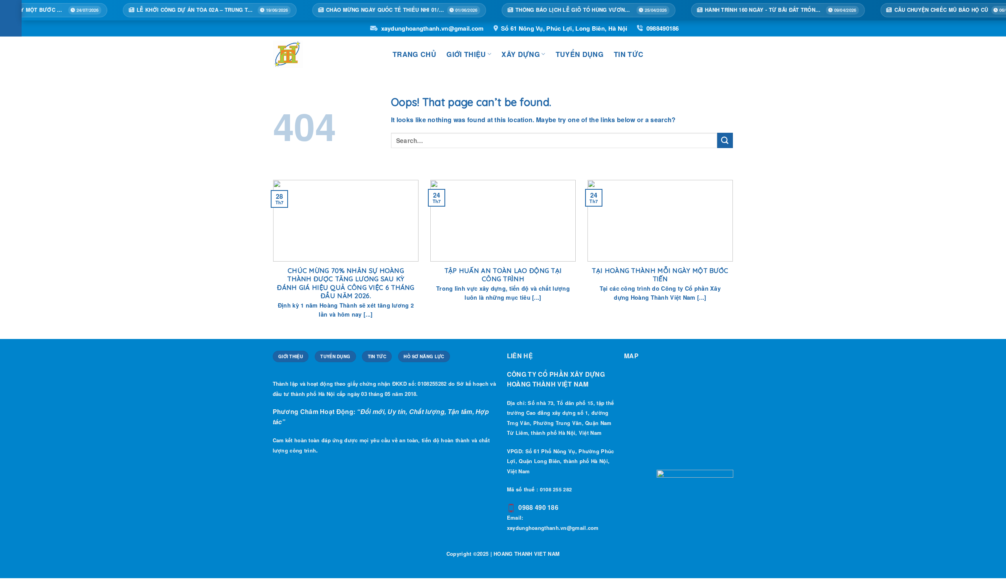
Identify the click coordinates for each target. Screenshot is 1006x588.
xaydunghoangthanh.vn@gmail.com (432, 28)
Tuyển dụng (580, 54)
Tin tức (628, 54)
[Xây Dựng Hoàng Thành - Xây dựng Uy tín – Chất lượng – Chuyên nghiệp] (327, 54)
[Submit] (725, 140)
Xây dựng (520, 54)
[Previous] (271, 258)
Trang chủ (414, 54)
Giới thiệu (466, 54)
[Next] (734, 258)
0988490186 (662, 28)
